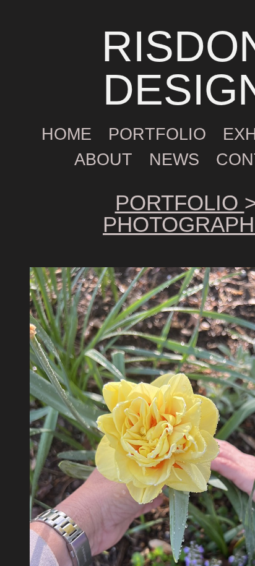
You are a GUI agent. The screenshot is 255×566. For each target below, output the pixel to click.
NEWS (174, 159)
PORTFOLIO (157, 134)
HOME (66, 134)
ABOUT (103, 159)
